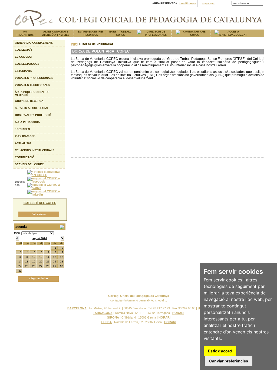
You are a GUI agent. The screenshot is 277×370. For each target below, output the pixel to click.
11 (26, 256)
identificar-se (187, 3)
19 (33, 261)
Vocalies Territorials (32, 84)
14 (48, 256)
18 (26, 261)
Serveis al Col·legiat (31, 107)
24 (20, 266)
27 (40, 266)
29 (54, 266)
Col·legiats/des (27, 63)
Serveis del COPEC (29, 164)
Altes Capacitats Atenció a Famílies (55, 33)
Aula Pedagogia (27, 122)
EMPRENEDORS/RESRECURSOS (91, 33)
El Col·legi (23, 56)
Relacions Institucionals (34, 150)
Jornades (22, 129)
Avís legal (157, 300)
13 (40, 256)
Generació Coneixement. (34, 42)
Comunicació (24, 157)
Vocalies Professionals (34, 77)
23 (61, 261)
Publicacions (25, 136)
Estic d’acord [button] (220, 351)
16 (61, 256)
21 (48, 261)
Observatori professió (33, 114)
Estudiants (23, 70)
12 (33, 256)
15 (54, 256)
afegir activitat (38, 278)
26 (33, 266)
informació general (136, 300)
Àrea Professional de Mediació (32, 93)
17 (20, 261)
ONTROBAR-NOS (25, 33)
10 (20, 256)
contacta (116, 300)
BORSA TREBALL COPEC (120, 33)
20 (40, 261)
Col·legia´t (23, 49)
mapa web (208, 3)
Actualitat (23, 143)
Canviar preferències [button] (228, 361)
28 (48, 266)
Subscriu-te (39, 214)
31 (20, 270)
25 (26, 266)
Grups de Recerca (29, 100)
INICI (74, 44)
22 (54, 261)
